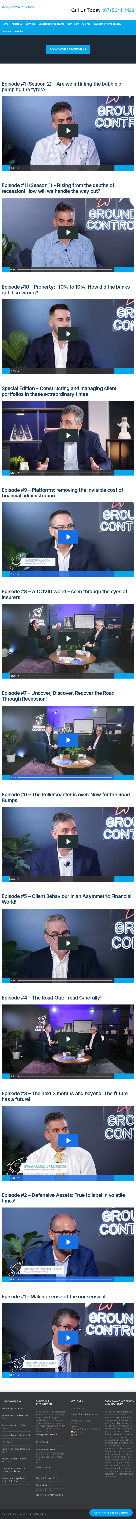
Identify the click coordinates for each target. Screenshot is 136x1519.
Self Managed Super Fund (13, 1408)
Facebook (133, 1513)
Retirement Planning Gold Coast (14, 1426)
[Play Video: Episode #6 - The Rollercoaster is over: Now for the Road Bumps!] (68, 841)
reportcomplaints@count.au (49, 1494)
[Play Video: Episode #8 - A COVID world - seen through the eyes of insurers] (68, 638)
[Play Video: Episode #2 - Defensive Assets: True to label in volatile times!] (68, 1242)
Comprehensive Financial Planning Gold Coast (13, 1470)
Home (5, 23)
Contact (6, 31)
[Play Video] (6, 168)
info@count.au (43, 1467)
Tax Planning (7, 1442)
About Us (17, 23)
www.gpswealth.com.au (47, 1434)
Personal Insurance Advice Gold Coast (14, 1460)
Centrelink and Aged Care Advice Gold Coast (14, 1480)
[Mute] (118, 168)
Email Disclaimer (44, 1442)
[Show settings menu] (125, 168)
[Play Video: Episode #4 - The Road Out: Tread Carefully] (68, 1039)
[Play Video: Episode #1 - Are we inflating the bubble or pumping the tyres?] (68, 130)
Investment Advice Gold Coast (16, 1435)
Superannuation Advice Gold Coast (15, 1417)
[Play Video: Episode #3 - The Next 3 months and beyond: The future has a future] (68, 1140)
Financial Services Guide (47, 1478)
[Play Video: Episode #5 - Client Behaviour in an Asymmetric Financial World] (68, 943)
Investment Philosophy (107, 23)
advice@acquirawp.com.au (85, 1414)
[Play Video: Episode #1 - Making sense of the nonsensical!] (68, 1338)
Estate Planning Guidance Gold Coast (16, 1450)
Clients (86, 23)
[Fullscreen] (132, 168)
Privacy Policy (42, 1485)
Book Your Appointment (68, 49)
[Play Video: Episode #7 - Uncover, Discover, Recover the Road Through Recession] (68, 740)
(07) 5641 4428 (118, 10)
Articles (19, 31)
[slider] (65, 168)
